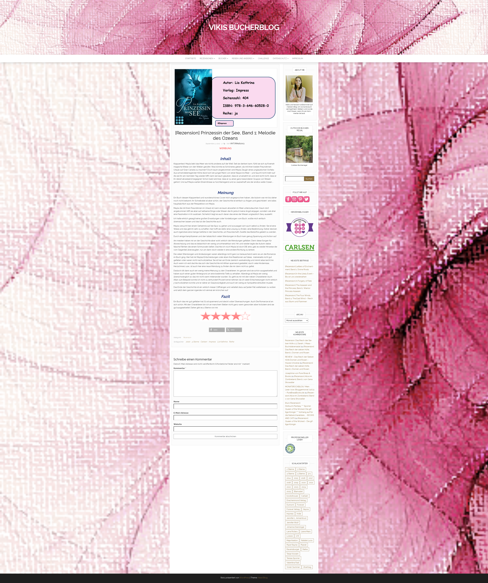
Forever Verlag (293, 509)
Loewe (290, 536)
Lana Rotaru (292, 531)
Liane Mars (305, 531)
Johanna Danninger (295, 527)
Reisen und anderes (242, 58)
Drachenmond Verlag (296, 500)
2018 (289, 482)
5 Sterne (301, 474)
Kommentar (180, 368)
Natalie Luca (306, 540)
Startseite (190, 58)
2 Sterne (290, 469)
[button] (217, 330)
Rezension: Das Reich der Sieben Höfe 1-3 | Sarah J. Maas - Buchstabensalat (298, 343)
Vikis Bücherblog (244, 27)
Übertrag (307, 567)
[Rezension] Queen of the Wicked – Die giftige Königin (299, 421)
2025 (289, 491)
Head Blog (263, 578)
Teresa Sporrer (293, 558)
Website (178, 424)
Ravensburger (293, 549)
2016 (303, 478)
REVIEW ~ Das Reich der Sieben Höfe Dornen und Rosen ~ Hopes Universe (299, 360)
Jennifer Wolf (292, 522)
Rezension (187, 337)
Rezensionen (207, 58)
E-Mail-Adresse (181, 413)
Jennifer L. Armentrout (296, 518)
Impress (212, 342)
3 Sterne (301, 469)
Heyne (306, 509)
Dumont (290, 505)
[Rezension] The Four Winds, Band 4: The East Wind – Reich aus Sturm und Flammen (299, 298)
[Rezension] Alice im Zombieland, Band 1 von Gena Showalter (298, 379)
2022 (289, 487)
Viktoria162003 (237, 144)
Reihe (231, 342)
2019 (296, 482)
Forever (300, 505)
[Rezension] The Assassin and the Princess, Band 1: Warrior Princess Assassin (298, 288)
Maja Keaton (292, 540)
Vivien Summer (293, 567)
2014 (289, 478)
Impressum (297, 58)
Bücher (223, 58)
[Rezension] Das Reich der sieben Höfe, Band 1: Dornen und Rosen (299, 349)
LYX (297, 536)
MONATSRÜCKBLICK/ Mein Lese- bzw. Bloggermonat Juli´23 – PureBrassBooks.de (299, 389)
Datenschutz (280, 58)
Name (176, 401)
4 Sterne (195, 342)
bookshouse (292, 496)
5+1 (309, 474)
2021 (311, 482)
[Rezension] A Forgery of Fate (298, 281)
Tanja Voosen (293, 554)
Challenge (263, 58)
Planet (303, 545)
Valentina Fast (293, 563)
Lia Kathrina (222, 342)
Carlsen (204, 342)
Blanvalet (298, 491)
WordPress (244, 578)
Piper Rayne (292, 545)
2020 (188, 342)
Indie (299, 514)
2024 (304, 487)
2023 (296, 487)
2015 (296, 478)
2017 (311, 478)
